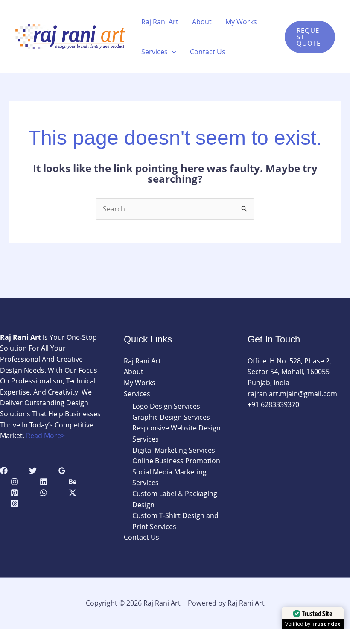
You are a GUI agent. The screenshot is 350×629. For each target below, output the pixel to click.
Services (154, 51)
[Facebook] (4, 470)
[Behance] (72, 482)
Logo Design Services (166, 406)
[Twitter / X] (72, 493)
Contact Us (207, 51)
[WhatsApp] (43, 493)
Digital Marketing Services (173, 450)
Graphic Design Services (171, 417)
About (202, 21)
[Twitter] (33, 470)
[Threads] (14, 503)
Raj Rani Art (159, 21)
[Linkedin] (43, 482)
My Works (241, 21)
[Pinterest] (14, 493)
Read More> (45, 435)
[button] (172, 51)
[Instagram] (14, 482)
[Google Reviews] (62, 470)
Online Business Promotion (176, 460)
